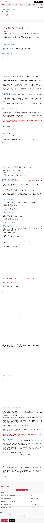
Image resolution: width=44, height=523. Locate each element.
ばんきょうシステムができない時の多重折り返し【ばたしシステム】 (12, 495)
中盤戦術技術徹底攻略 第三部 (6, 507)
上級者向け (8, 486)
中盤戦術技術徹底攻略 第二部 (6, 504)
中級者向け (2, 486)
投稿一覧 (21, 516)
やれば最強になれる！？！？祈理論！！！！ (8, 501)
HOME (18, 516)
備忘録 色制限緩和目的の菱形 (6, 498)
